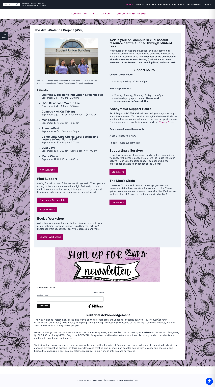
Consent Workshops (50, 237)
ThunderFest (50, 128)
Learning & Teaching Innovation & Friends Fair (72, 94)
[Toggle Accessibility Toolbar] (209, 381)
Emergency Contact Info (52, 200)
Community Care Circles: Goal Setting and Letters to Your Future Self (70, 138)
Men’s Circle (50, 119)
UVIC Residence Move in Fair (61, 103)
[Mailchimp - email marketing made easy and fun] (95, 308)
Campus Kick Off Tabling (58, 111)
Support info (79, 13)
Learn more (118, 202)
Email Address (43, 295)
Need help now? (102, 13)
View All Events (47, 169)
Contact (207, 4)
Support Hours (47, 209)
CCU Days (48, 147)
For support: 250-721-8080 (130, 13)
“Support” (164, 122)
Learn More (118, 172)
